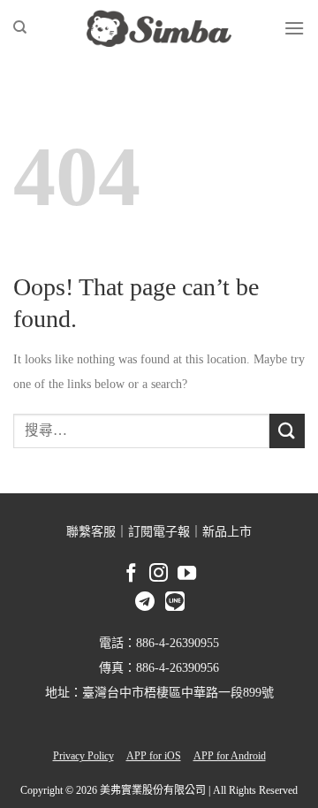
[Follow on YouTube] (187, 574)
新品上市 (227, 531)
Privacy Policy (83, 756)
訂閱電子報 (159, 531)
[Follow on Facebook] (131, 574)
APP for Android (229, 756)
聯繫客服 (91, 531)
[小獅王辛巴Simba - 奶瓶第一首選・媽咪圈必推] (159, 28)
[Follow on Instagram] (158, 575)
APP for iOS (153, 756)
